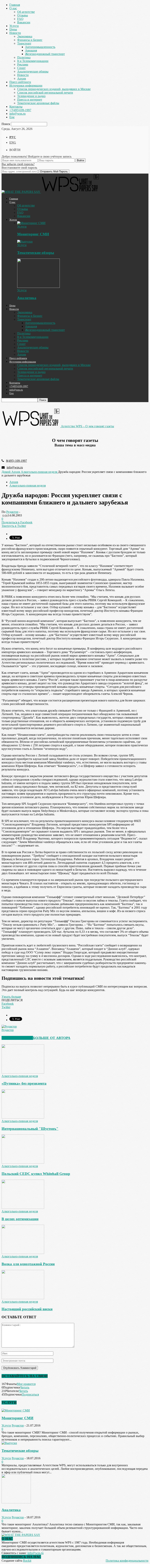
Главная (14, 4)
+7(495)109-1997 (20, 110)
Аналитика (26, 298)
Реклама (22, 64)
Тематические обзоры (35, 253)
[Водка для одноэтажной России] (23, 1253)
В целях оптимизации (20, 1219)
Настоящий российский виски (27, 1309)
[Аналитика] (38, 286)
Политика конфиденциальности (127, 1560)
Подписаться (30, 1394)
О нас (13, 8)
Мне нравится (26, 1384)
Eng (11, 117)
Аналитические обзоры (32, 71)
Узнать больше (11, 996)
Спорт (21, 68)
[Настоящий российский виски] (23, 1298)
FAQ (20, 18)
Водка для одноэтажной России (28, 1264)
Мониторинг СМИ (33, 234)
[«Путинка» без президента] (23, 1072)
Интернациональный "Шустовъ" (30, 1129)
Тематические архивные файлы (38, 103)
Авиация (31, 50)
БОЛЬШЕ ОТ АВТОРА (51, 1038)
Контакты (15, 106)
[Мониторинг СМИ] (31, 223)
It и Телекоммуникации (32, 61)
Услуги (14, 25)
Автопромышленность (40, 47)
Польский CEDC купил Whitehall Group (36, 1174)
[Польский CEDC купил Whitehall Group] (23, 1162)
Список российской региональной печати (45, 92)
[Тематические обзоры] (25, 241)
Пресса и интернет (29, 99)
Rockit (27, 1560)
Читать (24, 1387)
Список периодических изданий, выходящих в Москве (54, 89)
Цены (13, 29)
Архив (21, 78)
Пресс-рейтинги (20, 82)
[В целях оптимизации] (23, 1207)
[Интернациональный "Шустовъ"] (23, 1117)
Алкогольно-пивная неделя (27, 485)
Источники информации (25, 85)
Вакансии (23, 22)
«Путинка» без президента (24, 1083)
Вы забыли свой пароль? (18, 164)
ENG (12, 142)
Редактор (12, 511)
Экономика (24, 36)
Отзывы (22, 15)
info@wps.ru (17, 113)
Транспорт (24, 43)
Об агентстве (26, 11)
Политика (23, 57)
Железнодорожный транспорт (45, 54)
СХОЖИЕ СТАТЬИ (17, 1038)
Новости (15, 33)
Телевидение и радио (31, 96)
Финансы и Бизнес (29, 40)
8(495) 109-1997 (16, 460)
